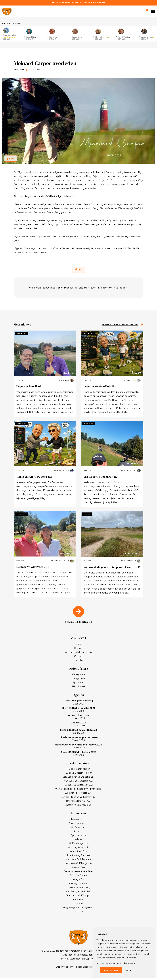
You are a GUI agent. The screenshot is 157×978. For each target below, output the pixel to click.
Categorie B (78, 678)
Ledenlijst (78, 660)
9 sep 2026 (78, 709)
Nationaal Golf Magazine (78, 863)
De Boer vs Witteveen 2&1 (32, 567)
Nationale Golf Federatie (79, 859)
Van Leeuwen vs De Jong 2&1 (34, 477)
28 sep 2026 (78, 724)
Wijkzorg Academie (78, 847)
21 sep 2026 (78, 717)
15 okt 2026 (78, 731)
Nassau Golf (78, 867)
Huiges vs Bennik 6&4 (30, 386)
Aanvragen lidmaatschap (78, 652)
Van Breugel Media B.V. (78, 891)
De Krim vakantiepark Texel (78, 871)
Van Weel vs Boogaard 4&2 (100, 477)
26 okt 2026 (78, 746)
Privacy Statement (71, 958)
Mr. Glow (78, 911)
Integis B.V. (78, 879)
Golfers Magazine (78, 843)
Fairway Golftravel (78, 883)
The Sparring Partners (78, 855)
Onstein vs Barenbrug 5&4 (79, 805)
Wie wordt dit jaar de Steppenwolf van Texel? (112, 567)
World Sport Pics (78, 851)
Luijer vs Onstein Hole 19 (99, 386)
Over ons (78, 644)
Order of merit (12, 23)
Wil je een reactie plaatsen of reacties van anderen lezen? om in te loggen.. (78, 287)
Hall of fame (78, 686)
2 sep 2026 (78, 702)
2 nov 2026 (78, 753)
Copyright (90, 958)
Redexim (78, 831)
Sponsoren (78, 682)
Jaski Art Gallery (78, 875)
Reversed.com (78, 819)
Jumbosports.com (78, 823)
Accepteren (111, 970)
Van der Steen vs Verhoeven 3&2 (78, 797)
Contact (78, 656)
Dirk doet (79, 903)
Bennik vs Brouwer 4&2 (78, 801)
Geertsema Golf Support (78, 895)
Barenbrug (78, 899)
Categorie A (78, 674)
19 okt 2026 (78, 739)
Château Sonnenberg (78, 887)
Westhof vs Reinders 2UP (78, 792)
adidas (78, 839)
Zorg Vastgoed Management (78, 907)
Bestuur (78, 648)
